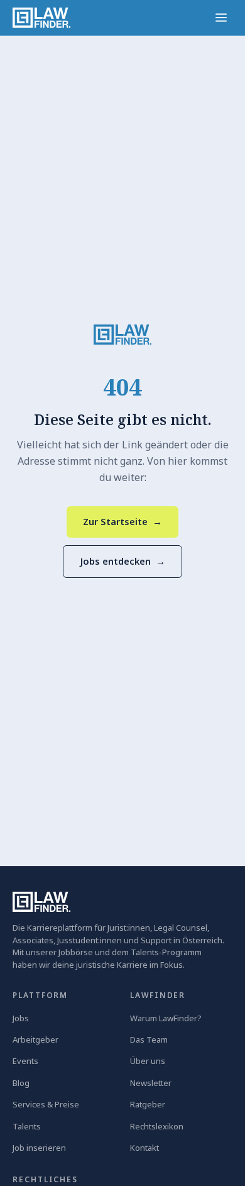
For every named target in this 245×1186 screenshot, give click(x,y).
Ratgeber (147, 1104)
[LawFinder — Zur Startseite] (122, 334)
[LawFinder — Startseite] (41, 18)
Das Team (149, 1039)
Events (25, 1061)
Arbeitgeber (35, 1039)
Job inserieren (39, 1147)
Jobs (21, 1018)
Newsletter (151, 1083)
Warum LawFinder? (166, 1018)
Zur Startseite (122, 521)
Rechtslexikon (156, 1126)
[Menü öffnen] (221, 17)
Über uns (147, 1061)
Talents (27, 1126)
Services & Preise (46, 1104)
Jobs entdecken (122, 561)
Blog (21, 1083)
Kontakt (144, 1147)
